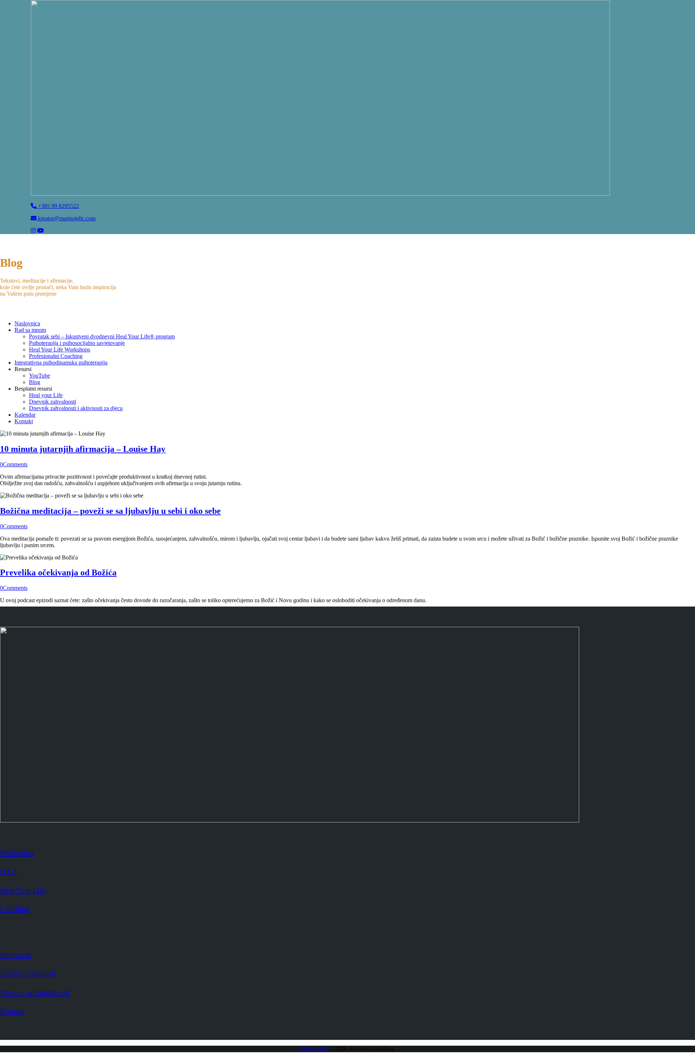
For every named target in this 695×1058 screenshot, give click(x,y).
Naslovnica (17, 852)
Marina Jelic (314, 1049)
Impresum (15, 954)
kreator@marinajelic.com (66, 218)
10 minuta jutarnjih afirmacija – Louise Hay (82, 449)
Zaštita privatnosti (28, 973)
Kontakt (12, 1011)
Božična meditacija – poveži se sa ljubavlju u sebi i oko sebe (110, 511)
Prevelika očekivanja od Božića (58, 572)
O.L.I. (9, 871)
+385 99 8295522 (58, 206)
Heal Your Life (22, 890)
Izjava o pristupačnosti (35, 992)
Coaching (15, 909)
